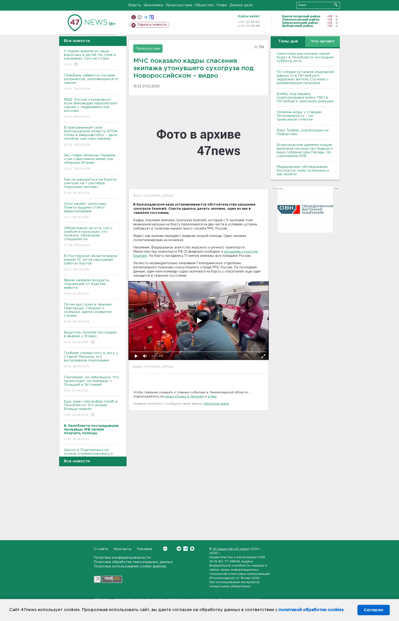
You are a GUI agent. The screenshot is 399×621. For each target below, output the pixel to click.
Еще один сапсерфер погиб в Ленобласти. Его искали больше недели (91, 408)
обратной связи (216, 404)
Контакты (122, 549)
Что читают (323, 41)
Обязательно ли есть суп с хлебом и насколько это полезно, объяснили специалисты (88, 236)
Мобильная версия (133, 17)
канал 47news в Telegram (184, 396)
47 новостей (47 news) (231, 549)
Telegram (185, 548)
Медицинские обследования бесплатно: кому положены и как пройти (303, 170)
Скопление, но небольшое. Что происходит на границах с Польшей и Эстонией (91, 384)
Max (192, 548)
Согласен (373, 610)
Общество (204, 5)
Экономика (153, 5)
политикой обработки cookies (311, 610)
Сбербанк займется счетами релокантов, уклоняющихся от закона (91, 82)
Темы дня (288, 41)
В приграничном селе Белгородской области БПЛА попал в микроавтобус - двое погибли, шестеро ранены (91, 136)
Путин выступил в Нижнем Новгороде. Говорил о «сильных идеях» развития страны (88, 313)
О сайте (101, 549)
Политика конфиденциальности (122, 557)
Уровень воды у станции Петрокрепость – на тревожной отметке (299, 116)
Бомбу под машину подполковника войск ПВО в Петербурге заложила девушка (305, 97)
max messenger (151, 17)
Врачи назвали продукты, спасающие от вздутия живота (87, 287)
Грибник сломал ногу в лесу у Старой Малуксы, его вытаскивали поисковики (91, 359)
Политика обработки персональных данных (133, 561)
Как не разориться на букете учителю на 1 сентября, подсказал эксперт (90, 186)
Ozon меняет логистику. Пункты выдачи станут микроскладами (85, 210)
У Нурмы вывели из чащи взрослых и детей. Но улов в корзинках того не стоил (90, 58)
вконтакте (139, 17)
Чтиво (221, 5)
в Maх (212, 396)
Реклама (144, 549)
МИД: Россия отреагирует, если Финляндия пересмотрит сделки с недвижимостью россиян (91, 108)
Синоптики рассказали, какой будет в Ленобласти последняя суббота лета (305, 57)
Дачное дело (241, 5)
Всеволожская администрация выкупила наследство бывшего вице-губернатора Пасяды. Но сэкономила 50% (305, 150)
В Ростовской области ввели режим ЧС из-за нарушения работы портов (90, 262)
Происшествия (179, 5)
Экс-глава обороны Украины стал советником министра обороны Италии (90, 162)
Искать (336, 4)
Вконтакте (179, 548)
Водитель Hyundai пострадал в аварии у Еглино (90, 337)
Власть (134, 5)
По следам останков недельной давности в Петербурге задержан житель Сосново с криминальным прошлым (305, 77)
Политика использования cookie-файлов (130, 566)
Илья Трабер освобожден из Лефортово (303, 132)
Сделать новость (152, 24)
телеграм (145, 17)
